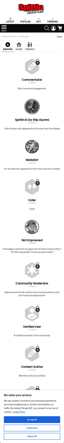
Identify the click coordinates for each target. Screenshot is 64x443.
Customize (32, 428)
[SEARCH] (46, 28)
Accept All (32, 419)
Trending (52, 21)
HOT (38, 21)
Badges (7, 49)
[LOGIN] (53, 28)
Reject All (32, 436)
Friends (30, 49)
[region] (32, 416)
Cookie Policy (18, 412)
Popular (25, 21)
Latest (10, 21)
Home (19, 49)
